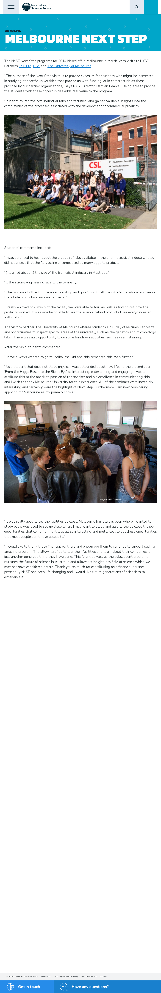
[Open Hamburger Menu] (11, 7)
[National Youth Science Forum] (36, 7)
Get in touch (29, 986)
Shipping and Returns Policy (66, 976)
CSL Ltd (25, 66)
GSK (36, 66)
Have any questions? (90, 986)
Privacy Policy (46, 976)
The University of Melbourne (69, 66)
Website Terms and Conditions (93, 976)
